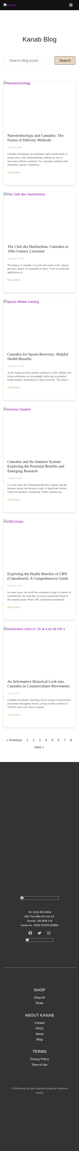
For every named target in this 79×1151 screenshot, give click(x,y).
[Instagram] (48, 933)
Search (65, 60)
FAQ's (40, 1028)
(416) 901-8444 (42, 912)
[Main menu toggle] (71, 5)
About (39, 1034)
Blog (40, 1039)
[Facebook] (30, 933)
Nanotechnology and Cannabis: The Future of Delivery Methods (35, 137)
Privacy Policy (39, 1059)
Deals (39, 1003)
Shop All (39, 997)
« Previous (14, 740)
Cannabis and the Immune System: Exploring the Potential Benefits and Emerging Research (35, 466)
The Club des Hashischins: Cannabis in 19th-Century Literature (37, 248)
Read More (13, 172)
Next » (39, 747)
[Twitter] (39, 933)
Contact (40, 1022)
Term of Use (39, 1064)
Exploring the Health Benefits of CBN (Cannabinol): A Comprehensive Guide (37, 576)
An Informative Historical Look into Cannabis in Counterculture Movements (38, 683)
